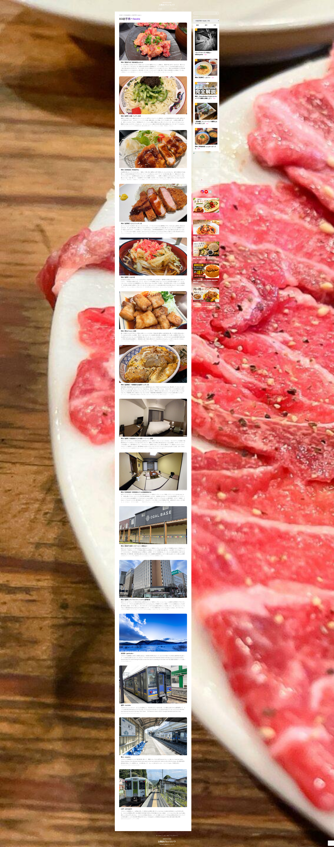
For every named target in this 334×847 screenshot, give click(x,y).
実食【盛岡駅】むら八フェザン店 (131, 223)
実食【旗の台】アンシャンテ (201, 215)
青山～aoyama (125, 757)
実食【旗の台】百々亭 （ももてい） (203, 258)
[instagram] (202, 192)
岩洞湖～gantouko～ (127, 653)
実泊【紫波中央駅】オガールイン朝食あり (134, 546)
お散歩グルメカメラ (167, 5)
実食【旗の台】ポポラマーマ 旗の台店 (204, 236)
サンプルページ (174, 835)
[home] (210, 192)
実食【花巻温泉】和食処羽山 (130, 170)
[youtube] (206, 192)
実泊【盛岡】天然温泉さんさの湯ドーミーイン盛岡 (137, 438)
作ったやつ (159, 835)
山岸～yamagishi (126, 809)
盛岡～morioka (126, 705)
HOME (160, 9)
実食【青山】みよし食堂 (128, 331)
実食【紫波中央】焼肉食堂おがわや (132, 62)
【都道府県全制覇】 (167, 839)
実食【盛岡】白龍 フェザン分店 (131, 116)
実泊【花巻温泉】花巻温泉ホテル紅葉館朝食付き (136, 492)
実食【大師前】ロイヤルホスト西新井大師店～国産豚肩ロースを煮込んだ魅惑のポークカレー (206, 306)
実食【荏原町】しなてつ (203, 77)
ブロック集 (166, 835)
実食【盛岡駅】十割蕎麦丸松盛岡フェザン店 (135, 385)
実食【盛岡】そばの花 (128, 277)
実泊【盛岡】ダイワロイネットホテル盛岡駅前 (135, 599)
